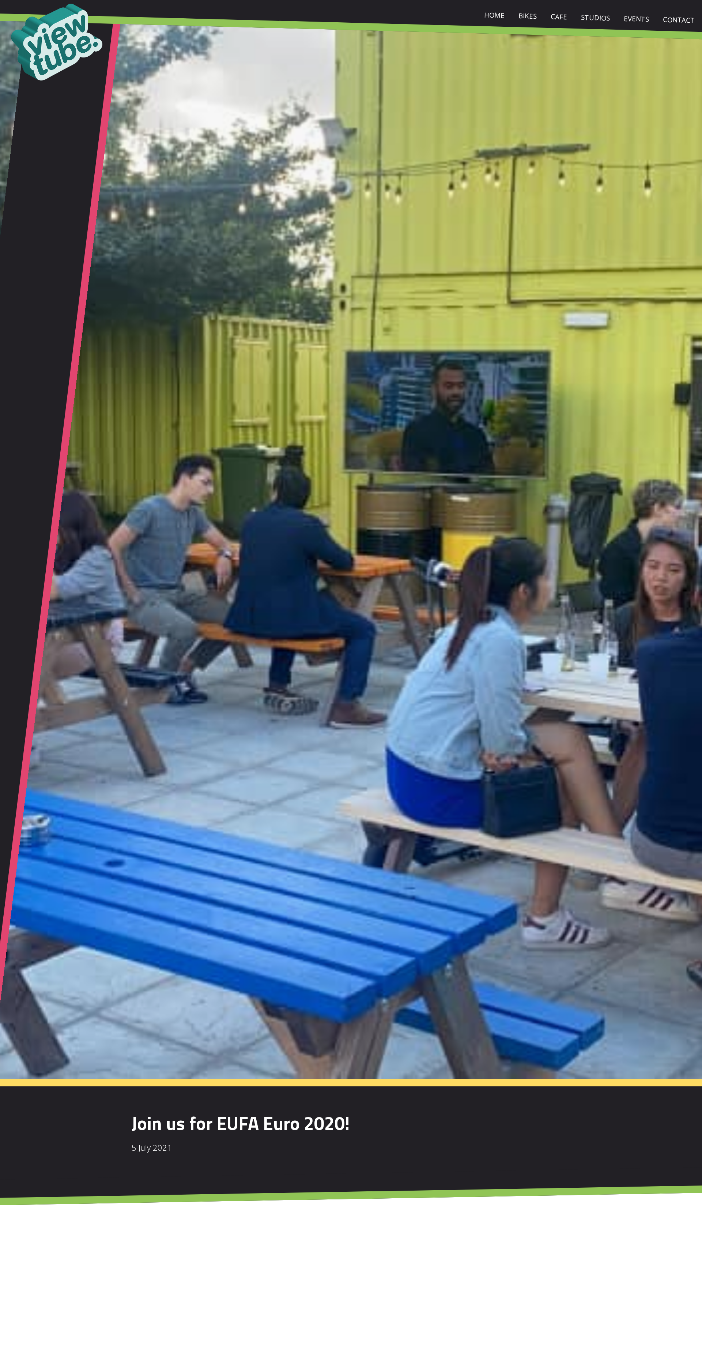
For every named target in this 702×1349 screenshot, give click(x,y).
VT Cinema (292, 1335)
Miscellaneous (247, 1324)
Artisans (166, 1312)
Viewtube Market (192, 1335)
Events (636, 20)
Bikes (527, 17)
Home (494, 16)
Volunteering (246, 1335)
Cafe (559, 18)
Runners (351, 1324)
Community (262, 1312)
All (138, 1312)
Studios (595, 18)
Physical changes (302, 1324)
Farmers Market (157, 1324)
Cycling (301, 1312)
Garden (203, 1324)
